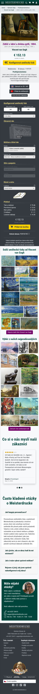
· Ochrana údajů (7, 650)
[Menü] (2, 3)
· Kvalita (23, 648)
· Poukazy (24, 653)
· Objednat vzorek (26, 655)
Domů (3, 8)
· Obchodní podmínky (9, 648)
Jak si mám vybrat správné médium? (19, 560)
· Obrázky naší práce (27, 650)
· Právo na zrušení (8, 653)
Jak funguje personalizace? (16, 512)
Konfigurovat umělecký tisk (21, 62)
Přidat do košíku (21, 227)
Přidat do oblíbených (20, 91)
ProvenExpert (14, 479)
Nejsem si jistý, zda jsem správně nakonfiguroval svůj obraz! (18, 569)
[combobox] (19, 116)
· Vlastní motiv (25, 643)
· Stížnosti (6, 655)
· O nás (5, 658)
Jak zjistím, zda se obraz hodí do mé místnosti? (19, 552)
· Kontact (5, 643)
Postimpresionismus (24, 8)
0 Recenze (24, 95)
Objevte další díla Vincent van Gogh (20, 332)
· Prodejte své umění (27, 645)
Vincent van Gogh (9, 10)
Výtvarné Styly (11, 8)
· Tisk (4, 645)
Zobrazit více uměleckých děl (19, 429)
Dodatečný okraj (8, 113)
